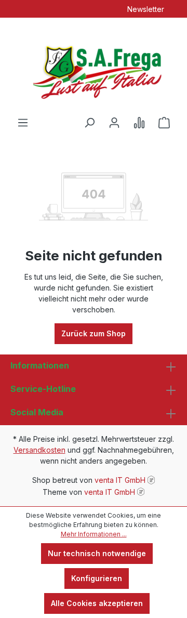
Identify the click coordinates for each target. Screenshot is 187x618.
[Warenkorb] (164, 122)
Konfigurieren (96, 578)
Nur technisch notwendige (97, 553)
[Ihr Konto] (114, 122)
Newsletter (145, 9)
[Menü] (22, 122)
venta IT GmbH (120, 480)
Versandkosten (39, 449)
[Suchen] (89, 122)
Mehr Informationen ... (94, 534)
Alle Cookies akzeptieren (97, 603)
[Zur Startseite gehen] (93, 67)
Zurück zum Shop (93, 333)
